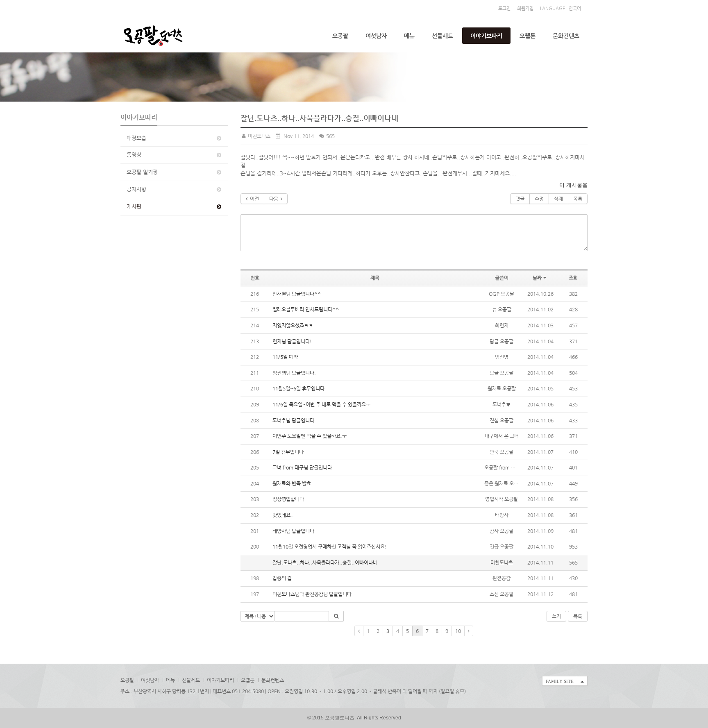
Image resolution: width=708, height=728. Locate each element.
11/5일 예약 (285, 357)
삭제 (558, 199)
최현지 (501, 325)
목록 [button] (577, 616)
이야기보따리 (486, 35)
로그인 (504, 8)
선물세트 (442, 35)
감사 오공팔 (501, 531)
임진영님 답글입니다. (294, 373)
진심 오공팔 (501, 420)
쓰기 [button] (556, 616)
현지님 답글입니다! (292, 341)
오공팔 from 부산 (502, 467)
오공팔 (340, 35)
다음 (275, 199)
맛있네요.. (283, 515)
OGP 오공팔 (501, 294)
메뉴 (409, 35)
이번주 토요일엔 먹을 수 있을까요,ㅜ (309, 436)
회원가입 (525, 8)
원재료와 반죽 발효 (291, 483)
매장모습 (136, 138)
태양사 (501, 515)
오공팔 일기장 (142, 172)
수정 (539, 199)
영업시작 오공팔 (501, 499)
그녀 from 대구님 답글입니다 (302, 467)
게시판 (134, 206)
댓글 (519, 199)
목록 (577, 199)
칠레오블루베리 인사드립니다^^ (305, 309)
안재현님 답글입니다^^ (296, 294)
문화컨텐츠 (566, 35)
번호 (254, 278)
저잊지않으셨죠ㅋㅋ (292, 325)
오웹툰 (528, 35)
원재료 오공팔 (502, 388)
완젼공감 (501, 578)
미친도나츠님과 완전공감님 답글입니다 (312, 594)
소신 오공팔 (501, 594)
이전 (253, 199)
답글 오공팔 (501, 341)
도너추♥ (501, 404)
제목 (374, 278)
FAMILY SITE (560, 681)
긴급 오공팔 (501, 546)
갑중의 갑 (282, 578)
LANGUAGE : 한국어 (560, 8)
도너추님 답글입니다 (293, 420)
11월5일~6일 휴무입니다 (298, 388)
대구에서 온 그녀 (502, 436)
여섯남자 (376, 35)
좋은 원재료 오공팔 (503, 483)
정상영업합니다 (288, 499)
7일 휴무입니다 (288, 452)
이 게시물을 (573, 185)
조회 (573, 278)
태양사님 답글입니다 (293, 531)
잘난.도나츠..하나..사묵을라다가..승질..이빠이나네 (324, 562)
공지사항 (136, 189)
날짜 (537, 278)
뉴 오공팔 (501, 309)
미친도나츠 (258, 136)
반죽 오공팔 (501, 452)
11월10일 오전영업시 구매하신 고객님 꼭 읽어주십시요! (329, 546)
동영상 (134, 155)
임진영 (501, 357)
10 (458, 631)
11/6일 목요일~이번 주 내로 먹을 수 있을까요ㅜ (321, 404)
